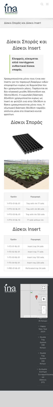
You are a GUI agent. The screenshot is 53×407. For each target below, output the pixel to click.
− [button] (44, 312)
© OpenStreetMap (42, 316)
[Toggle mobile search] (42, 4)
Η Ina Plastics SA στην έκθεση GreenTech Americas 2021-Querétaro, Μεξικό (43, 302)
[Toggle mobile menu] (47, 4)
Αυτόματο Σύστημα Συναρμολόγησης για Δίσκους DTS (43, 375)
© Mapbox (34, 316)
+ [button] (44, 307)
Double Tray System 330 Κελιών (43, 358)
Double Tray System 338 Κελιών (43, 342)
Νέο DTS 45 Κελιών (42, 319)
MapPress (27, 316)
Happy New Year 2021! (43, 329)
